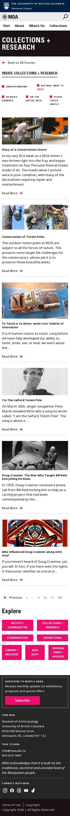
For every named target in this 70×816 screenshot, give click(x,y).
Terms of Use (11, 805)
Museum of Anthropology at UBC (32, 17)
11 (52, 597)
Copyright (32, 805)
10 (45, 597)
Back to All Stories (21, 63)
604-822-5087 (12, 755)
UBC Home (35, 6)
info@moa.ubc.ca (13, 751)
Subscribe (22, 700)
